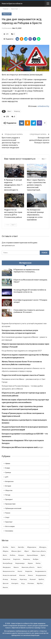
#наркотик (28, 571)
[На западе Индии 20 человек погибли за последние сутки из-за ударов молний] (7, 292)
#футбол (40, 583)
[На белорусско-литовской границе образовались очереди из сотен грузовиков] (37, 200)
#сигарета (14, 583)
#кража (30, 563)
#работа (41, 579)
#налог (20, 571)
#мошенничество (9, 571)
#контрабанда (7, 563)
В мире (7, 468)
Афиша (7, 463)
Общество (8, 490)
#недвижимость (40, 571)
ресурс (22, 447)
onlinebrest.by (43, 106)
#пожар (5, 579)
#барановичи (31, 547)
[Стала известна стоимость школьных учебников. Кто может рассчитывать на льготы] (7, 313)
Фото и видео (10, 526)
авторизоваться (8, 245)
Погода (7, 495)
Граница (8, 472)
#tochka (5, 547)
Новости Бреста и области (12, 3)
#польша (14, 579)
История (8, 486)
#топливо (31, 583)
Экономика (9, 531)
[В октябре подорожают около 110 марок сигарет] (7, 302)
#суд (23, 583)
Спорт (7, 517)
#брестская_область (39, 551)
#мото (39, 567)
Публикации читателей (13, 508)
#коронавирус (20, 563)
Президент (9, 499)
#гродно (21, 555)
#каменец (26, 559)
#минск (16, 567)
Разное (7, 513)
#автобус (21, 547)
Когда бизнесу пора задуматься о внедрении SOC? (22, 351)
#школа (5, 587)
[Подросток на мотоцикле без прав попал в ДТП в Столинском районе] (14, 200)
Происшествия (10, 504)
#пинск (30, 575)
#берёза (5, 551)
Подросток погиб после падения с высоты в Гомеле (23, 375)
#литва (38, 563)
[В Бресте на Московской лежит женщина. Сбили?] (7, 282)
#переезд (17, 111)
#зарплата (16, 559)
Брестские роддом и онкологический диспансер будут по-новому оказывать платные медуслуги (11, 143)
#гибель (12, 555)
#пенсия (22, 575)
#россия (5, 583)
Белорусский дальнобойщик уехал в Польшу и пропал (39, 140)
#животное (6, 559)
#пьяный (33, 579)
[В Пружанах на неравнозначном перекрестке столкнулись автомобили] (7, 272)
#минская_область (28, 567)
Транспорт (7, 14)
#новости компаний (9, 575)
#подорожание (41, 575)
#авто (13, 547)
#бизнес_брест (16, 551)
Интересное (9, 481)
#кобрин (35, 559)
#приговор (23, 579)
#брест (9, 111)
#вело (5, 555)
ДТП (6, 477)
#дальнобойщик (32, 555)
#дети (43, 555)
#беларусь (42, 547)
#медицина (7, 567)
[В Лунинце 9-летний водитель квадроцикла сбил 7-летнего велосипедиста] (14, 171)
